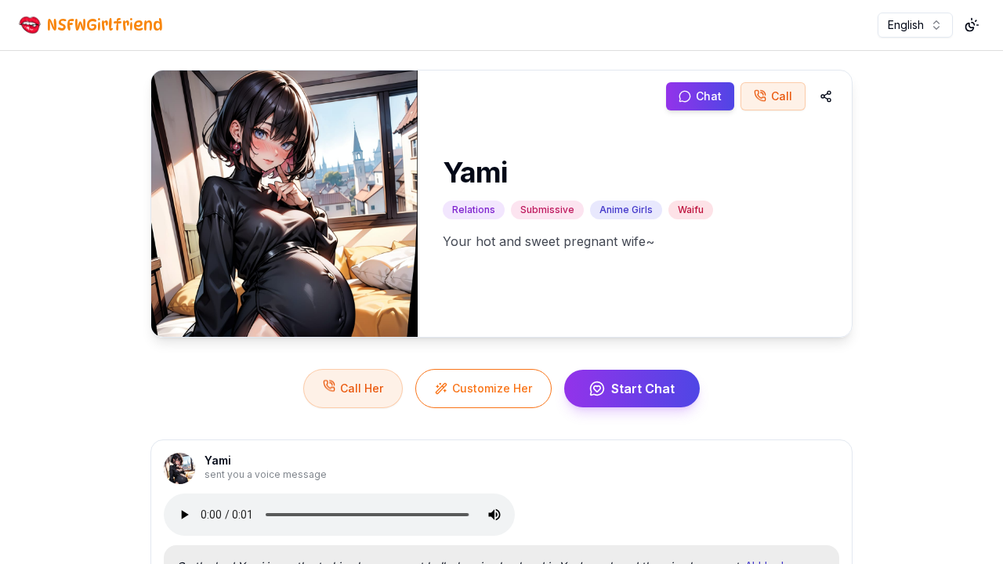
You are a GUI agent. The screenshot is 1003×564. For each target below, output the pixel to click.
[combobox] (915, 25)
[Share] (826, 96)
